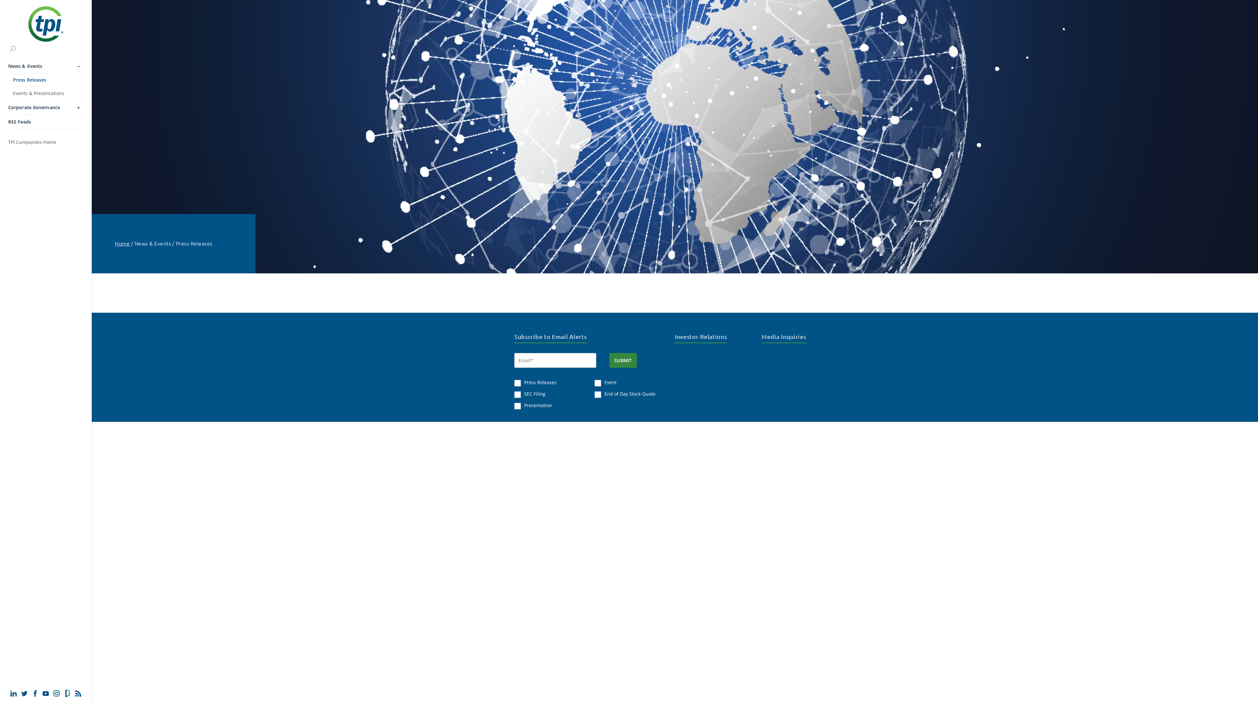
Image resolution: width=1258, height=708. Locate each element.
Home (122, 243)
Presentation (538, 405)
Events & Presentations (38, 93)
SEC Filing (534, 394)
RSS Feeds (19, 122)
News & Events (25, 66)
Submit (623, 360)
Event (610, 382)
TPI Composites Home (32, 142)
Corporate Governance (34, 107)
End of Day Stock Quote (630, 394)
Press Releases (29, 80)
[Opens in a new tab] (13, 693)
